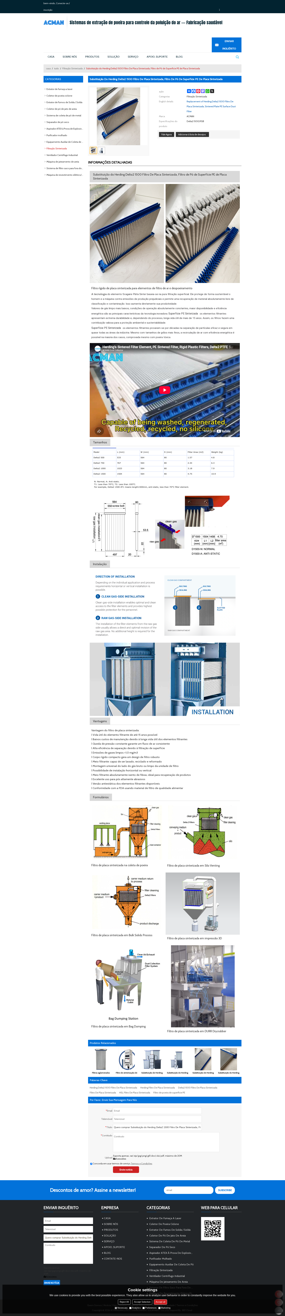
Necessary (122, 1308)
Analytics (136, 1308)
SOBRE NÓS (70, 56)
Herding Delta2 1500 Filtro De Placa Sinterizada (113, 1087)
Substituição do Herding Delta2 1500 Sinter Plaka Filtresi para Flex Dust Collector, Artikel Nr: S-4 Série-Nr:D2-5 (178, 1073)
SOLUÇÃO (114, 56)
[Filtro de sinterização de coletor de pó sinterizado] (126, 1059)
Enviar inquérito (229, 45)
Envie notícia (126, 1169)
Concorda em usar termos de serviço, (122, 1163)
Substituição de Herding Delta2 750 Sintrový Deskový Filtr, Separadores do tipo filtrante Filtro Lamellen (152, 1073)
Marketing (165, 1308)
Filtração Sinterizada (72, 68)
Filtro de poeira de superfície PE (169, 1092)
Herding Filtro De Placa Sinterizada (157, 1087)
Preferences (151, 1308)
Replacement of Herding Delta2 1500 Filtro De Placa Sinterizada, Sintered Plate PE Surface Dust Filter (211, 106)
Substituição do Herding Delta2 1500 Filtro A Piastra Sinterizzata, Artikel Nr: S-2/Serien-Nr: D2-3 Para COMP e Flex (229, 1073)
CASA (51, 56)
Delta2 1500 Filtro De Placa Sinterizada (197, 1087)
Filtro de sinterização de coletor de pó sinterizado (126, 1073)
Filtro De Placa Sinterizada (103, 1092)
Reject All (124, 1302)
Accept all (160, 1302)
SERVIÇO (133, 56)
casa (48, 68)
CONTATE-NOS (113, 1258)
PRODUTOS (92, 56)
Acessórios (120, 1159)
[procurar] (237, 57)
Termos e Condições (141, 1163)
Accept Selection (142, 1302)
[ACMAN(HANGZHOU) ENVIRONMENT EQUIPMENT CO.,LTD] (55, 22)
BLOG (179, 56)
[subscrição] (225, 1190)
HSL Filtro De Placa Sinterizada (134, 1092)
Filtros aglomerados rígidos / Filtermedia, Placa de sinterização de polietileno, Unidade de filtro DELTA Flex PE (101, 1073)
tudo (56, 68)
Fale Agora (166, 134)
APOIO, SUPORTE (157, 56)
